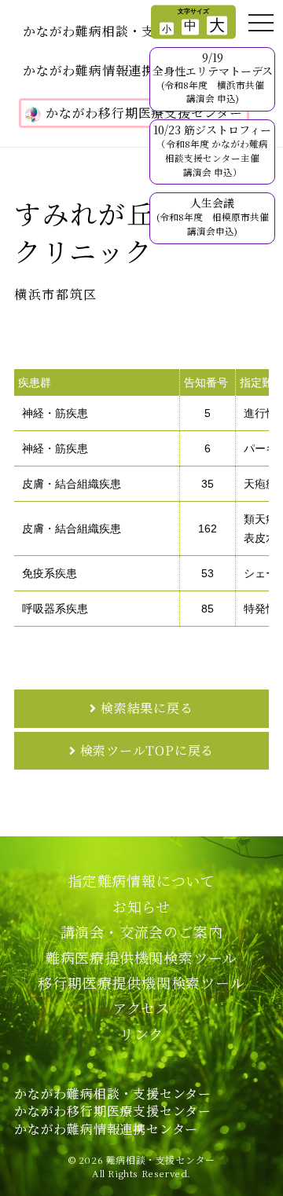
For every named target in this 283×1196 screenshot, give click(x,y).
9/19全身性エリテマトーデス (213, 76)
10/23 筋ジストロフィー (212, 149)
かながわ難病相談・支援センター (121, 31)
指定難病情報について (141, 880)
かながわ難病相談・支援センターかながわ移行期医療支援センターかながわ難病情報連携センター (112, 1111)
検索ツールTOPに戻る (147, 750)
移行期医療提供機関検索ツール (141, 982)
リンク (141, 1033)
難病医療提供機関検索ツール (141, 957)
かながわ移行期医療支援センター (144, 113)
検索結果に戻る (147, 708)
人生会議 (212, 216)
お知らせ (141, 906)
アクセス (141, 1007)
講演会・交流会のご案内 (142, 931)
